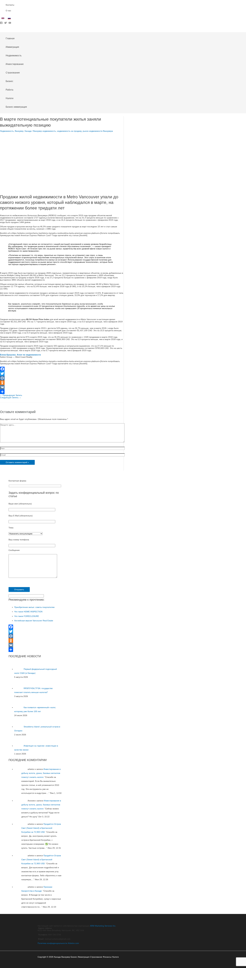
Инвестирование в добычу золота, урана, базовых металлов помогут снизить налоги (41, 773)
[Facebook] (1, 23)
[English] (3, 19)
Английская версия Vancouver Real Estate (33, 620)
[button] (1, 30)
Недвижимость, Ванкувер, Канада (15, 131)
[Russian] (9, 19)
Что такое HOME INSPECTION (28, 611)
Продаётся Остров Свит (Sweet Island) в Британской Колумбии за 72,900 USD (41, 828)
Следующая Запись (10, 397)
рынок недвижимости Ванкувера (98, 131)
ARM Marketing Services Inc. (103, 926)
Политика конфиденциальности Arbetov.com (58, 943)
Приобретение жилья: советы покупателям (34, 607)
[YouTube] (10, 23)
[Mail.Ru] (62, 378)
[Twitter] (5, 23)
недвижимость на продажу (69, 131)
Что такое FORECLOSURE (26, 616)
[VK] (62, 387)
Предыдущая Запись (11, 395)
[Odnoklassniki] (62, 382)
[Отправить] (62, 391)
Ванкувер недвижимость (44, 131)
